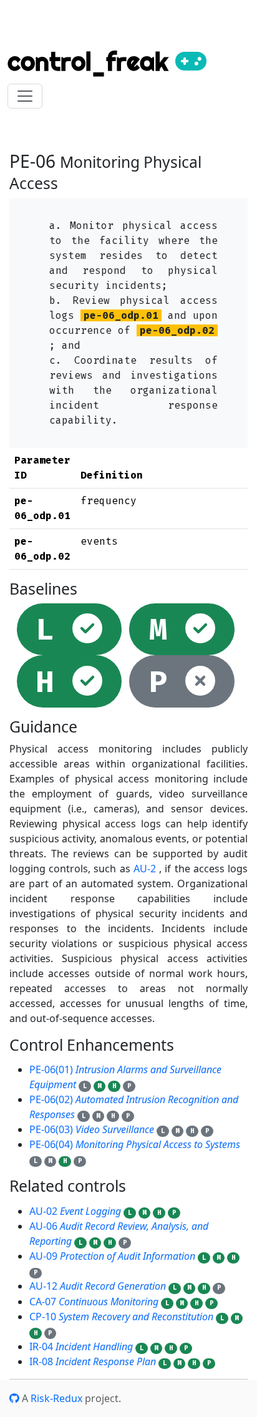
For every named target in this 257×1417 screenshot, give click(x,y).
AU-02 (75, 1211)
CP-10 (121, 1316)
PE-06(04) (134, 1144)
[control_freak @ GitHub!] (14, 1398)
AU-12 (97, 1286)
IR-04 (81, 1346)
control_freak (91, 61)
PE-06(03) (91, 1129)
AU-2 (144, 868)
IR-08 (92, 1361)
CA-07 (93, 1301)
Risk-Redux (56, 1398)
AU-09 (112, 1256)
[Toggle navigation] (24, 96)
